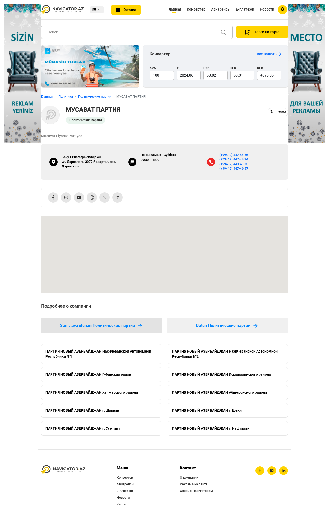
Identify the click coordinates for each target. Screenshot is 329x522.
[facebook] (259, 470)
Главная (174, 9)
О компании (189, 477)
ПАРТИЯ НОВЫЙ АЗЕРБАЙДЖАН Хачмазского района (91, 392)
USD (206, 68)
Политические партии (94, 96)
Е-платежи (245, 9)
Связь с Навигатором (196, 491)
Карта (121, 504)
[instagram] (271, 470)
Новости (267, 9)
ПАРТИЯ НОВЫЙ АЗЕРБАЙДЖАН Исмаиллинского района (221, 374)
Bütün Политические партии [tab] (223, 325)
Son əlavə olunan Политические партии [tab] (97, 325)
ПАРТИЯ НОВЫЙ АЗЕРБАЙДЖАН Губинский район (88, 374)
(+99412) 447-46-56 (233, 155)
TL (178, 68)
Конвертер (196, 9)
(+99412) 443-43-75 (233, 164)
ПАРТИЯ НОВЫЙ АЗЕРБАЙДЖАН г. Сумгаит (82, 428)
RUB (260, 68)
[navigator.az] (63, 469)
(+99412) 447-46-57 (233, 168)
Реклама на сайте (193, 484)
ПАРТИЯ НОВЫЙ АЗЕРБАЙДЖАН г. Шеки (207, 410)
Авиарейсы (220, 9)
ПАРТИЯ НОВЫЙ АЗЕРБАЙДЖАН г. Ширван (82, 410)
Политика (65, 96)
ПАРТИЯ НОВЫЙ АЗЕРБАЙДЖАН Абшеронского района (219, 392)
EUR (233, 68)
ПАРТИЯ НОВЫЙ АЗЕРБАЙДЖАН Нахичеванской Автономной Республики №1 (98, 353)
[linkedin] (283, 470)
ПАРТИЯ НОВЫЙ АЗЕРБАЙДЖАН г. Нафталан (210, 428)
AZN (153, 68)
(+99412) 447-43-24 (233, 159)
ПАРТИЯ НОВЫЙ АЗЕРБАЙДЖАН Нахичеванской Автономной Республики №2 (225, 353)
